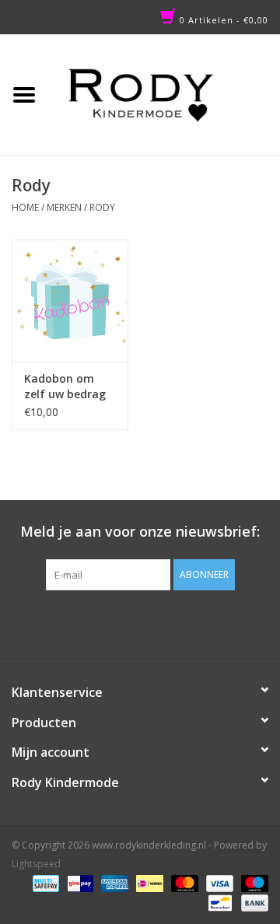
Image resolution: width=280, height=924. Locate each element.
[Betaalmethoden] (44, 883)
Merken (64, 207)
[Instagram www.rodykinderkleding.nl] (154, 622)
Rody (102, 207)
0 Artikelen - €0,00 (222, 20)
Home (25, 207)
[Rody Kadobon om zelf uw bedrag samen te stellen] (70, 301)
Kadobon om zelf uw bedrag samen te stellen (69, 386)
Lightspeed (36, 863)
